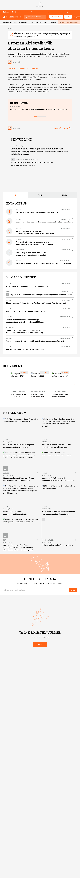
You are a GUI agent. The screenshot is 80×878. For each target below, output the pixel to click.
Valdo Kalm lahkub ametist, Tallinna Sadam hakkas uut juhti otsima (43, 263)
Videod (45, 22)
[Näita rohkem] (73, 12)
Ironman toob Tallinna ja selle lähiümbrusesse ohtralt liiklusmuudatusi (39, 109)
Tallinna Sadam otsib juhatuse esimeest (32, 162)
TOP (4, 540)
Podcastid (38, 22)
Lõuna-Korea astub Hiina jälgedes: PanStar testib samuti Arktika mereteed (36, 303)
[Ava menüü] (12, 12)
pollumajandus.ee (53, 12)
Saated (9, 292)
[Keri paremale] (68, 116)
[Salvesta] (72, 210)
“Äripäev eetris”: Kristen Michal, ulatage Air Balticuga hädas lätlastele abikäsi (40, 295)
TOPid (31, 22)
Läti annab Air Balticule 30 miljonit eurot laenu (25, 349)
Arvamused (23, 22)
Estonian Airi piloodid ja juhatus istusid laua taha (37, 148)
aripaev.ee (20, 12)
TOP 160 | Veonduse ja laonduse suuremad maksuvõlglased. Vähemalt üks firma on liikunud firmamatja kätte (18, 547)
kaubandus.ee (42, 12)
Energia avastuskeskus (40, 392)
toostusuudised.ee (30, 12)
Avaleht (6, 22)
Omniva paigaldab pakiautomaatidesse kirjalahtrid (27, 311)
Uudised (14, 146)
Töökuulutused (22, 159)
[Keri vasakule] (12, 116)
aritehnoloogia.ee (65, 12)
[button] (35, 590)
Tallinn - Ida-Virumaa (18, 392)
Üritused (53, 22)
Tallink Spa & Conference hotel (64, 392)
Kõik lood (13, 22)
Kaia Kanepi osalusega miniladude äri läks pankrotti (37, 212)
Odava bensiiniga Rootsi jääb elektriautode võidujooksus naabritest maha (35, 341)
